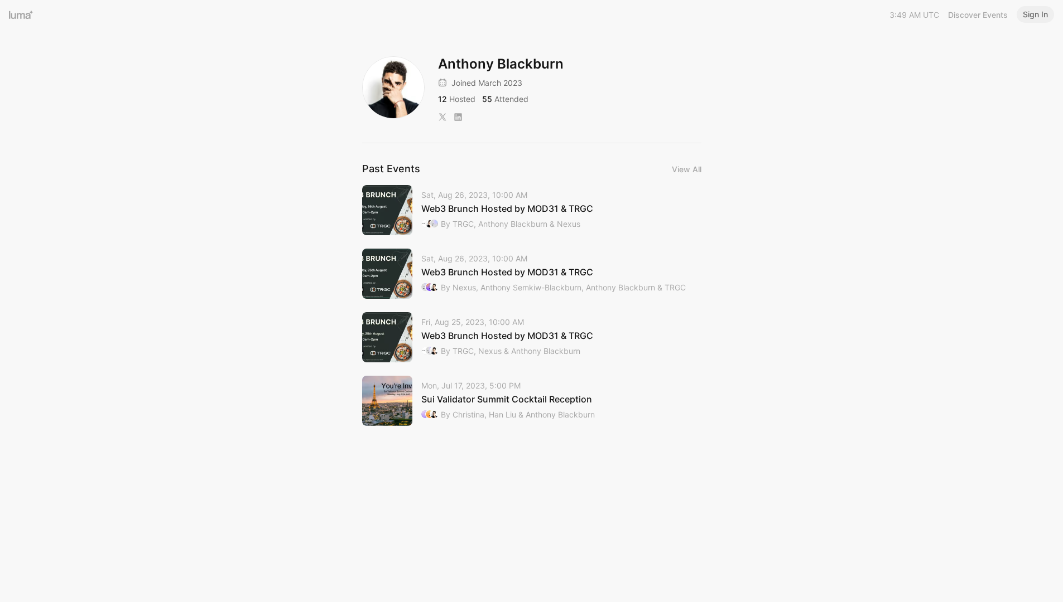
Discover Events (978, 15)
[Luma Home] (21, 14)
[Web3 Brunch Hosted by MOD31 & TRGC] (532, 210)
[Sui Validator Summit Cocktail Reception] (532, 401)
